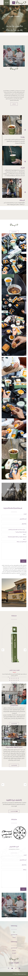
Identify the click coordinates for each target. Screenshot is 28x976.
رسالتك (24, 872)
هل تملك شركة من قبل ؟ (20, 532)
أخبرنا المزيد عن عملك (21, 541)
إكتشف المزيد (14, 726)
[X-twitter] (16, 971)
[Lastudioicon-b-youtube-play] (12, 971)
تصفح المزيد (14, 231)
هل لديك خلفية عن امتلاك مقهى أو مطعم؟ (17, 536)
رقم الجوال (24, 523)
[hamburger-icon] (13, 2)
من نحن (14, 103)
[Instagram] (8, 971)
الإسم (25, 514)
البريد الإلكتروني (23, 518)
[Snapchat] (19, 971)
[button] (7, 2)
